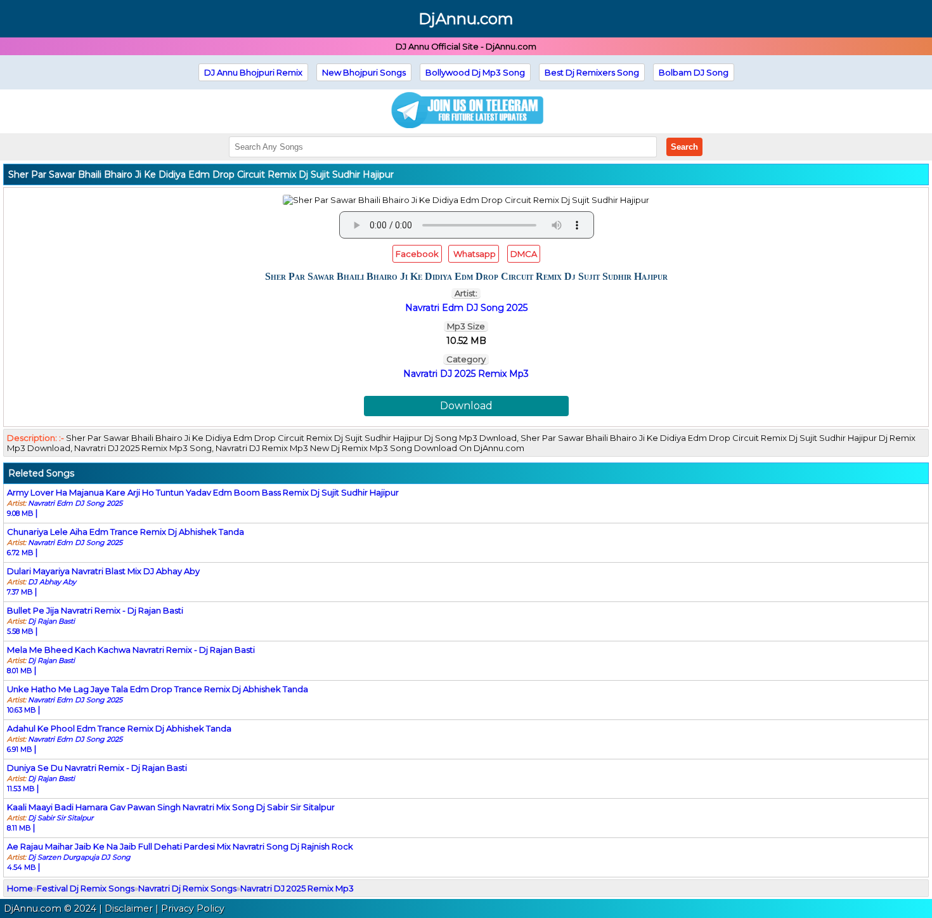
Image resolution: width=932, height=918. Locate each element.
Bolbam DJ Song (693, 72)
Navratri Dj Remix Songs (187, 888)
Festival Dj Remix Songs (85, 888)
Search (684, 147)
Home (20, 888)
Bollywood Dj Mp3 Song (475, 72)
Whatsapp (473, 254)
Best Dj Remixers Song (592, 72)
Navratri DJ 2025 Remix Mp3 (466, 373)
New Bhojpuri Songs (364, 72)
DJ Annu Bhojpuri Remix (253, 72)
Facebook (417, 254)
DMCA (523, 254)
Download (466, 406)
